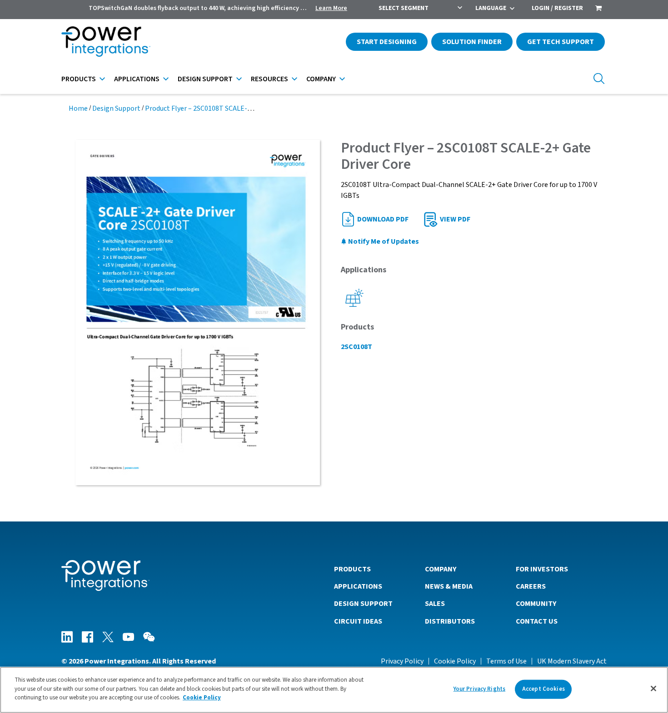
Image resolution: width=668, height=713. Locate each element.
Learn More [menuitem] (331, 8)
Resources (269, 79)
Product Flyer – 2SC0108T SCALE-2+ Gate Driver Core (226, 108)
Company (321, 79)
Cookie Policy (455, 661)
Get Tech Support (560, 42)
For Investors (542, 569)
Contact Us (537, 621)
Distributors (450, 621)
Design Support (205, 79)
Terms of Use (506, 661)
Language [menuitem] (490, 8)
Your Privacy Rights (479, 689)
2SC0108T (356, 347)
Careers (531, 586)
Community (536, 604)
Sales (435, 604)
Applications (137, 79)
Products (78, 79)
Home (78, 108)
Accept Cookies (543, 689)
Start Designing (387, 42)
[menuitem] (598, 9)
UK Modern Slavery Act (572, 661)
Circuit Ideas (358, 621)
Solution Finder (472, 42)
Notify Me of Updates (383, 241)
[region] (334, 690)
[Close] (653, 688)
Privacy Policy (402, 661)
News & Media (449, 586)
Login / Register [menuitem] (557, 8)
